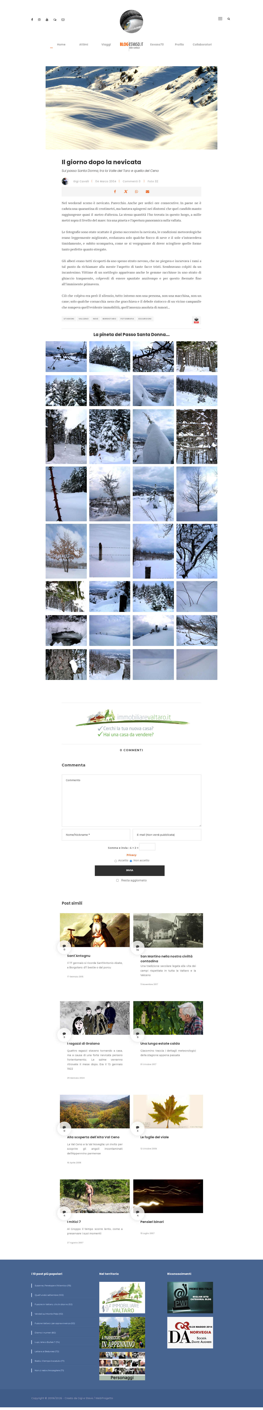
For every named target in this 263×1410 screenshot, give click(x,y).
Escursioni (145, 318)
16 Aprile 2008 (74, 1162)
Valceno (84, 318)
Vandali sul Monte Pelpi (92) (48, 1313)
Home (61, 44)
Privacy (131, 855)
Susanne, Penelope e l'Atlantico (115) (52, 1285)
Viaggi (106, 44)
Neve (95, 318)
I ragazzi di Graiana (83, 1043)
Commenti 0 (132, 181)
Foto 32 (153, 181)
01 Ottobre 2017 (148, 1064)
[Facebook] (32, 19)
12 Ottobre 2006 (148, 1148)
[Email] (63, 19)
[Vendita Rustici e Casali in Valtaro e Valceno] (122, 1299)
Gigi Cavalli (80, 181)
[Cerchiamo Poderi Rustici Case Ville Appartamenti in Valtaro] (131, 723)
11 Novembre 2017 (149, 984)
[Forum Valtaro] (55, 19)
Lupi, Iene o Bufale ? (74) (47, 1342)
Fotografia (127, 318)
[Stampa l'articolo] (196, 320)
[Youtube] (47, 19)
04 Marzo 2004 (105, 181)
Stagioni (69, 318)
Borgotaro (109, 318)
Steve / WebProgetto (99, 1398)
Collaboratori (202, 44)
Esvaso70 (157, 44)
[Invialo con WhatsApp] (137, 191)
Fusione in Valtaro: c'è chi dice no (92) (53, 1304)
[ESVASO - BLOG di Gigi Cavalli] (132, 45)
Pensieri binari (152, 1222)
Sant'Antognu (78, 955)
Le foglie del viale (154, 1137)
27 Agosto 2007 (75, 1242)
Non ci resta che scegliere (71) (49, 1370)
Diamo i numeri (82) (45, 1332)
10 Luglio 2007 (147, 1233)
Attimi (83, 44)
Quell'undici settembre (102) (49, 1295)
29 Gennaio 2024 (76, 1077)
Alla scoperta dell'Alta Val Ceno (93, 1137)
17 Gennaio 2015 (75, 976)
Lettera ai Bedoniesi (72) (46, 1351)
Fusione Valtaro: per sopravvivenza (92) (54, 1323)
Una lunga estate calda (160, 1043)
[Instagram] (39, 19)
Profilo (179, 44)
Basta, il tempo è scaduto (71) (49, 1361)
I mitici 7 (74, 1222)
